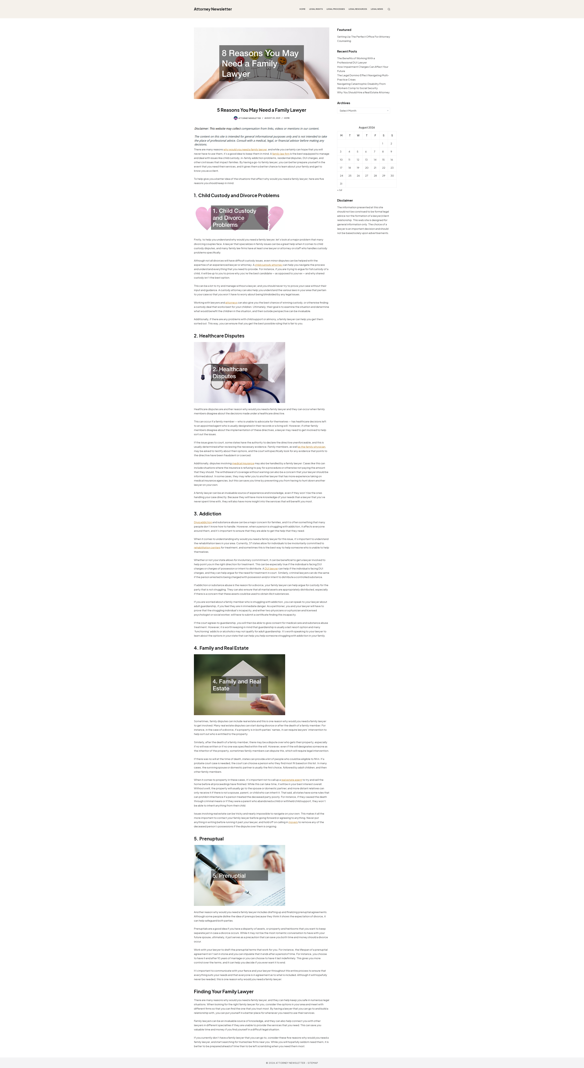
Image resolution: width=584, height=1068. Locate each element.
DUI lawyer (271, 568)
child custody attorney (269, 264)
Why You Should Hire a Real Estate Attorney (363, 92)
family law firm (281, 153)
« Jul (339, 189)
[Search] (389, 9)
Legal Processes (336, 9)
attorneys (231, 302)
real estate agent (291, 779)
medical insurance (243, 463)
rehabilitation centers (207, 547)
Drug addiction (203, 522)
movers (293, 822)
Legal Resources (358, 9)
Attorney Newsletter (213, 9)
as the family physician (311, 446)
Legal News (377, 9)
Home (302, 9)
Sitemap (313, 1062)
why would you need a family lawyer (245, 149)
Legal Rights (316, 9)
